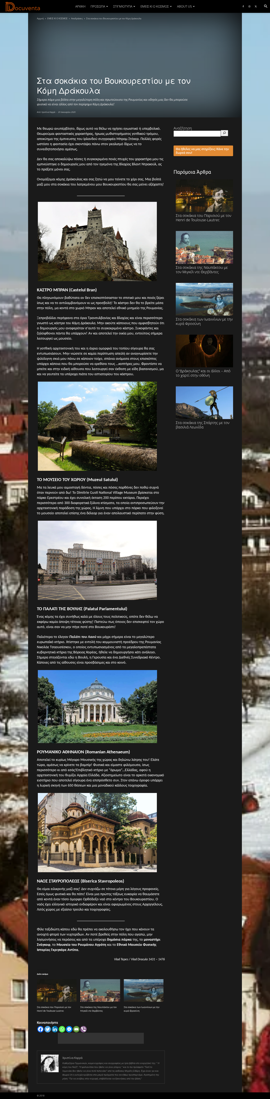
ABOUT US (184, 6)
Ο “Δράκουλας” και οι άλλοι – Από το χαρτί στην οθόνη (203, 373)
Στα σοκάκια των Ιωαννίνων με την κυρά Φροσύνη (204, 321)
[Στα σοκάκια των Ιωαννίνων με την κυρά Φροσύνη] (143, 990)
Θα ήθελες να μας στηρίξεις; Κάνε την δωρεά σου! (202, 151)
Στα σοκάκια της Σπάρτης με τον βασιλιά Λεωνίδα (202, 424)
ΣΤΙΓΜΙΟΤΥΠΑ (122, 6)
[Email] (76, 1029)
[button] (265, 6)
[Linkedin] (55, 1029)
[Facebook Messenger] (69, 1029)
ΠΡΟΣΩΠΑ (98, 6)
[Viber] (83, 1029)
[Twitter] (255, 6)
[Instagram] (249, 6)
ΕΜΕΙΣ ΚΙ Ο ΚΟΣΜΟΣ (155, 6)
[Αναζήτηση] (224, 133)
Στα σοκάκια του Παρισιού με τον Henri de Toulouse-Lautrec (203, 217)
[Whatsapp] (62, 1029)
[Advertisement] (101, 1038)
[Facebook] (243, 6)
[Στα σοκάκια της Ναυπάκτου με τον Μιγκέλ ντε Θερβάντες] (100, 990)
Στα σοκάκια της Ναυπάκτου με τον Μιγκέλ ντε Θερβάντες (202, 269)
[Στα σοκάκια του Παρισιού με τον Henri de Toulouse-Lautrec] (57, 990)
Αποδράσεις (77, 18)
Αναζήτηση (183, 128)
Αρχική (80, 6)
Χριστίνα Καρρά (48, 112)
